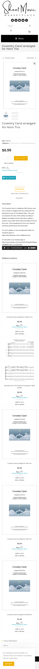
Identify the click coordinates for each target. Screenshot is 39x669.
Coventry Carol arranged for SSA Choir (19, 614)
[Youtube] (23, 20)
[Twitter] (16, 20)
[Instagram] (26, 20)
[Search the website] (19, 26)
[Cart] (29, 31)
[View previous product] (3, 58)
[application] (19, 248)
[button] (34, 63)
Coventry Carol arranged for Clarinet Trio (19, 317)
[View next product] (35, 58)
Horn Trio (18, 143)
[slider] (33, 247)
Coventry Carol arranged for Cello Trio (19, 539)
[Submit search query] (30, 26)
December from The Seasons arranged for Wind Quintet (19, 386)
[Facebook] (12, 20)
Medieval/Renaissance (28, 143)
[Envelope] (19, 20)
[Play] (5, 248)
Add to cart (21, 158)
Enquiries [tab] (19, 198)
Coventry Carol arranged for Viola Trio (20, 463)
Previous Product (10, 58)
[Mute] (29, 248)
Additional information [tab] (19, 193)
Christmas (12, 143)
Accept (8, 664)
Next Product (30, 58)
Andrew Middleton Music (10, 170)
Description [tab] (19, 189)
